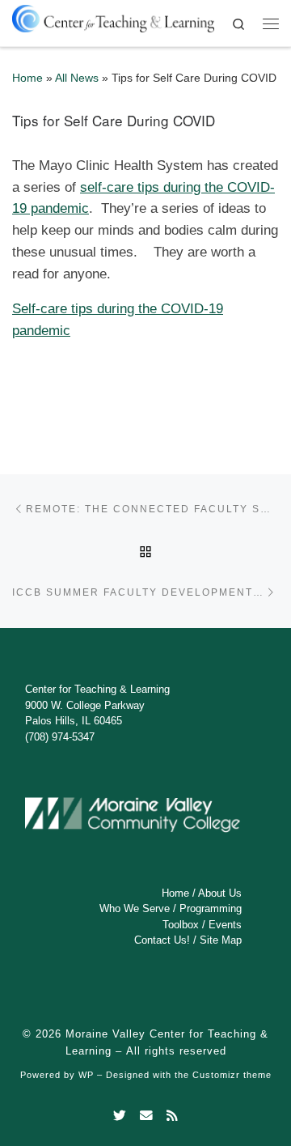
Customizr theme (232, 1075)
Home (27, 78)
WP (86, 1075)
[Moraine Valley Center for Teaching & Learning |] (113, 15)
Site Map (221, 940)
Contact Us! (162, 940)
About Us (220, 893)
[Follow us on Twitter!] (119, 1116)
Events (225, 925)
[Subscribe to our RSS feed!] (172, 1116)
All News (77, 78)
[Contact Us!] (146, 1116)
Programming (210, 908)
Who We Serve (134, 908)
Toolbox (180, 925)
